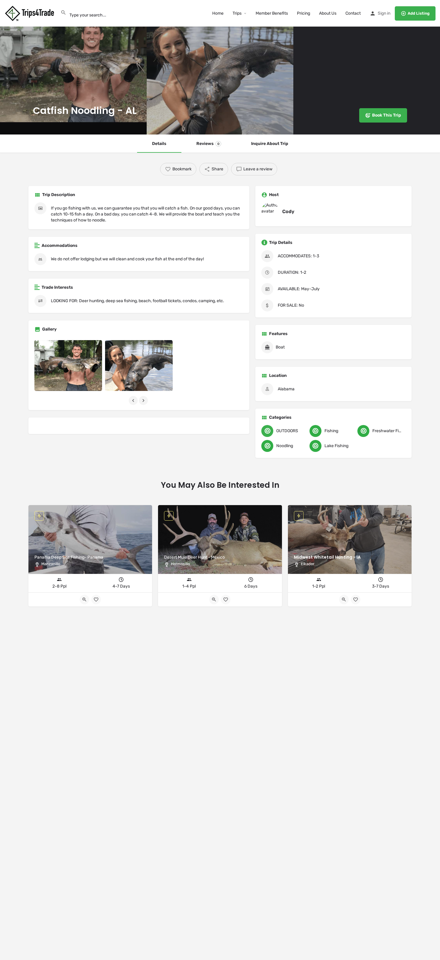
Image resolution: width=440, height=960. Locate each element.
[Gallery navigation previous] (134, 400)
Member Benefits (272, 13)
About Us (327, 13)
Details (159, 143)
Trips (237, 13)
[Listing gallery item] (68, 365)
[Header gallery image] (73, 67)
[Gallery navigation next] (144, 400)
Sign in (384, 13)
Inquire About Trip (269, 143)
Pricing (303, 13)
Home (218, 13)
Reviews (207, 143)
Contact (353, 13)
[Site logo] (30, 13)
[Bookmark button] (355, 599)
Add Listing (419, 13)
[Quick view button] (344, 599)
